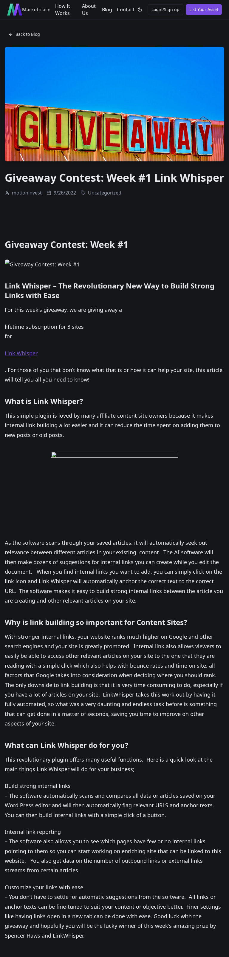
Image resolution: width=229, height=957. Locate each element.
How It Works (62, 9)
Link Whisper (21, 353)
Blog (107, 9)
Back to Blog (28, 34)
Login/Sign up (165, 9)
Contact (125, 9)
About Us (89, 9)
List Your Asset (203, 9)
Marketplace (36, 9)
